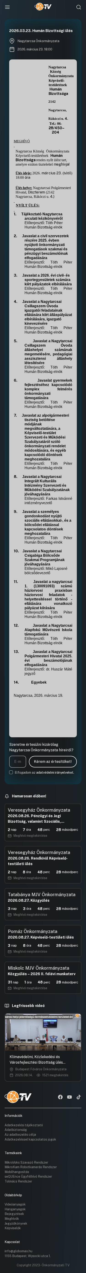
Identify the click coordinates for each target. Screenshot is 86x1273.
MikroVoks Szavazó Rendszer (26, 1162)
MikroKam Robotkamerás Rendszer (31, 1167)
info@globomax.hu (18, 1251)
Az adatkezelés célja (20, 1134)
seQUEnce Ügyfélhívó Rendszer (28, 1176)
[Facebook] (60, 1097)
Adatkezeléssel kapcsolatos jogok (30, 1139)
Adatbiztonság (16, 1130)
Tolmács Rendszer (18, 1181)
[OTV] (43, 7)
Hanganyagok (15, 1209)
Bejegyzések (14, 1214)
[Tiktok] (78, 1097)
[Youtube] (69, 1097)
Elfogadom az (44, 772)
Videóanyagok (15, 1204)
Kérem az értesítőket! (53, 761)
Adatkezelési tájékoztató (24, 1125)
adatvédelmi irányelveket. (55, 772)
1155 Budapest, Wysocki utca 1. (28, 1256)
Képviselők (13, 1228)
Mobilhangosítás (17, 1172)
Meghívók (12, 1218)
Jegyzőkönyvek (16, 1223)
